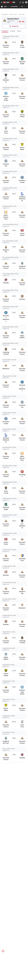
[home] (2, 6)
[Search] (20, 2)
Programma (5, 31)
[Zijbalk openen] (1, 2)
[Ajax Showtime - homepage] (9, 2)
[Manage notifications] (3, 951)
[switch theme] (23, 2)
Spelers (19, 31)
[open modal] (26, 2)
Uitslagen (12, 31)
